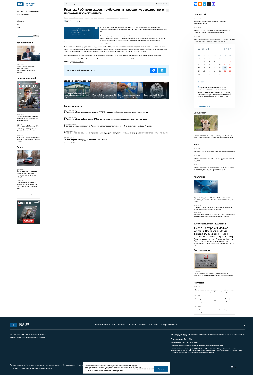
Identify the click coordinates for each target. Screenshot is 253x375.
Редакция (132, 325)
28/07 (195, 295)
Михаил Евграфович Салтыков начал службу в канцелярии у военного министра (213, 88)
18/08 (18, 135)
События (201, 82)
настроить (97, 371)
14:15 (199, 286)
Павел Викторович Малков (211, 228)
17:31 (199, 36)
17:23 (22, 192)
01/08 (195, 286)
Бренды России (25, 42)
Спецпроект (200, 112)
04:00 (199, 205)
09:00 (22, 64)
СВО (18, 24)
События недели (23, 15)
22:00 (199, 213)
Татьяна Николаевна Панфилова (211, 236)
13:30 (199, 306)
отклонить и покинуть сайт (113, 371)
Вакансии (121, 325)
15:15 (21, 124)
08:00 (22, 169)
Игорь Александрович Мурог (214, 237)
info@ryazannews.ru (198, 346)
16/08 (195, 196)
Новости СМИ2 (70, 143)
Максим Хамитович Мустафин (220, 243)
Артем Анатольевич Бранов (214, 241)
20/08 (18, 114)
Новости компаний (26, 78)
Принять (161, 369)
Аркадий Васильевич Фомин (211, 231)
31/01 (195, 272)
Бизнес (20, 147)
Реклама (142, 325)
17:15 (21, 135)
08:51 (199, 164)
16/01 (18, 169)
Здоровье (77, 4)
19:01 (199, 27)
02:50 (199, 272)
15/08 (195, 213)
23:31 (199, 18)
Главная (68, 4)
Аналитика (20, 18)
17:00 (21, 180)
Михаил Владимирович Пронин (211, 233)
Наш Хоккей (200, 14)
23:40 (199, 148)
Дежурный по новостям (169, 325)
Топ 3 (196, 144)
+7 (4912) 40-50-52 (191, 342)
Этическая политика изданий (104, 325)
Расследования (202, 250)
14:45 (22, 114)
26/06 (18, 192)
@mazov (35, 337)
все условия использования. (144, 369)
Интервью (199, 282)
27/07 (18, 180)
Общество (20, 21)
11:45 (199, 155)
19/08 (18, 124)
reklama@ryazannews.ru (214, 346)
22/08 (18, 64)
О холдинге (153, 325)
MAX (43, 337)
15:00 (199, 295)
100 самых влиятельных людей (28, 11)
